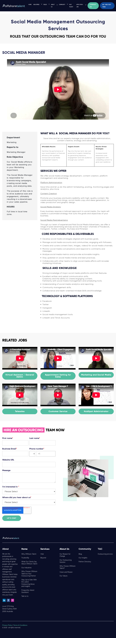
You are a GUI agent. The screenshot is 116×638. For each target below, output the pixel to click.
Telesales (20, 411)
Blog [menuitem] (80, 554)
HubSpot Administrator (96, 411)
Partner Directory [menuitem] (85, 562)
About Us (64, 549)
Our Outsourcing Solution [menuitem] (65, 561)
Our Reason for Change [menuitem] (65, 555)
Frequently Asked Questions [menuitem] (27, 591)
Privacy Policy (7, 625)
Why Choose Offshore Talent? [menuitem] (67, 567)
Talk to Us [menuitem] (24, 596)
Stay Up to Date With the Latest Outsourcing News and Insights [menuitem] (29, 583)
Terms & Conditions (20, 625)
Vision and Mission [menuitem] (66, 572)
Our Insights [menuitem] (83, 558)
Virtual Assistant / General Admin (19, 376)
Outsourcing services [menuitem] (105, 554)
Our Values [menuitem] (63, 576)
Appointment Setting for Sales (58, 376)
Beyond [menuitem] (43, 558)
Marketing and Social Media (96, 375)
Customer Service (58, 411)
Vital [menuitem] (42, 554)
